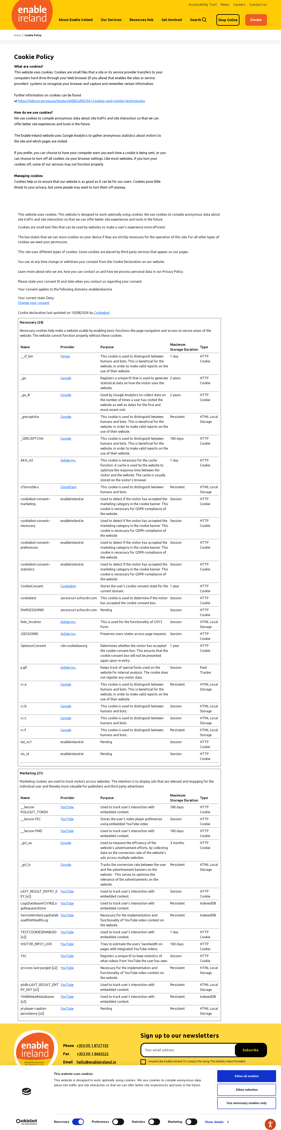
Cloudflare (68, 487)
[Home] (33, 15)
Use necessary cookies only (247, 1103)
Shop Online (228, 20)
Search (195, 20)
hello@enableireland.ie (96, 1062)
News (225, 4)
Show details (214, 1122)
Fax (66, 1054)
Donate (256, 20)
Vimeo (65, 356)
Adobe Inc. (68, 460)
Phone (68, 1045)
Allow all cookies (247, 1076)
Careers (239, 4)
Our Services (111, 20)
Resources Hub (141, 20)
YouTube (67, 807)
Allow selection (247, 1089)
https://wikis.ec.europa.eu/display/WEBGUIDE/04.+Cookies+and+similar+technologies (81, 101)
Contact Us (258, 4)
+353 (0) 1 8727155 (92, 1045)
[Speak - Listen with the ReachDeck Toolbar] (270, 1124)
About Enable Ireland (76, 20)
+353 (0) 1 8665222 (93, 1054)
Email (68, 1062)
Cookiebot (101, 313)
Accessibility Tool (203, 4)
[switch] (118, 1121)
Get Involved (171, 20)
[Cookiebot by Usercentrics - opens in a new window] (27, 1122)
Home (17, 35)
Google (65, 378)
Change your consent (33, 303)
